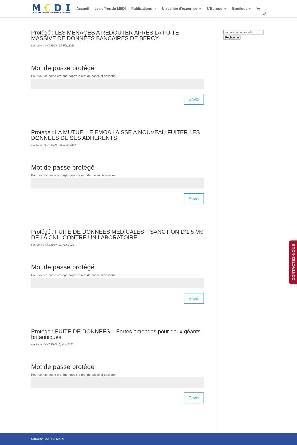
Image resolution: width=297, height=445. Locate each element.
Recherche (232, 37)
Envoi (194, 99)
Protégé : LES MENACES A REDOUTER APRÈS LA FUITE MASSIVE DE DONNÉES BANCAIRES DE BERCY (105, 35)
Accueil (82, 8)
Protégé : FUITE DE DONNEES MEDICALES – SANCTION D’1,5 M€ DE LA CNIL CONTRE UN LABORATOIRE (117, 234)
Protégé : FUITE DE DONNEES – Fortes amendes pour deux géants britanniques (115, 334)
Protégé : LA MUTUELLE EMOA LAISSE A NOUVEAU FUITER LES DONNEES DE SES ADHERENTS (115, 135)
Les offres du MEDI (110, 8)
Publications (141, 8)
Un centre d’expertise (179, 8)
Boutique (239, 8)
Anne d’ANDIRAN (46, 45)
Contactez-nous (293, 262)
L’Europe (214, 8)
